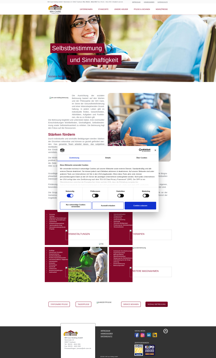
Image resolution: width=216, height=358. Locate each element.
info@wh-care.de (117, 2)
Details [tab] (108, 158)
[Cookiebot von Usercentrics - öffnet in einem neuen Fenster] (140, 150)
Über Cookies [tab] (141, 158)
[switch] (95, 195)
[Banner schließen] (155, 150)
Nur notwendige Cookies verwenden (75, 206)
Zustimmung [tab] (74, 158)
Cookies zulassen (140, 206)
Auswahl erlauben (108, 206)
